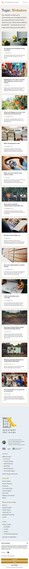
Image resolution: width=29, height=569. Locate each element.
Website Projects (6, 457)
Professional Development (11, 534)
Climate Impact (6, 510)
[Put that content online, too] (14, 225)
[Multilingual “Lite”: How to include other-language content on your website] (14, 70)
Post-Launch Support (9, 471)
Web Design (7, 466)
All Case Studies (6, 481)
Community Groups (7, 488)
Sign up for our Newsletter (9, 537)
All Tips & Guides (6, 524)
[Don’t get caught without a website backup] (14, 255)
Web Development (8, 468)
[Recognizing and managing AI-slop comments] (14, 39)
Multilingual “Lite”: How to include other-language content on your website (14, 81)
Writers (4, 498)
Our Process (7, 459)
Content (6, 529)
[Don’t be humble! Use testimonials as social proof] (14, 380)
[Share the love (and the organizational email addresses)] (14, 194)
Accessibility (7, 527)
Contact (4, 517)
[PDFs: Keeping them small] (14, 133)
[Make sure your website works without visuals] (14, 163)
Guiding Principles (7, 507)
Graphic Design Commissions (10, 474)
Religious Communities (8, 495)
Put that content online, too (12, 235)
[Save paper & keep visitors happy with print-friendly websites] (14, 317)
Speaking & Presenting (8, 515)
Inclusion (6, 531)
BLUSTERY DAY (12, 2)
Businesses (5, 486)
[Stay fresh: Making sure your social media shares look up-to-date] (14, 102)
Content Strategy (8, 461)
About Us (4, 505)
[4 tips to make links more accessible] (14, 286)
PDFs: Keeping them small (12, 143)
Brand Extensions (8, 464)
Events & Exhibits (6, 491)
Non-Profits (5, 493)
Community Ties (6, 512)
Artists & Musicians (7, 484)
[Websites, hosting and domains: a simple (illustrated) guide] (14, 350)
